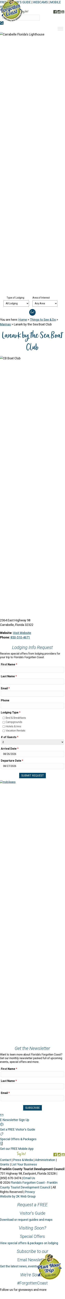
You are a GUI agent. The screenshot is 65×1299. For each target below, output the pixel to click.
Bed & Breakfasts (16, 717)
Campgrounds (14, 722)
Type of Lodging (15, 297)
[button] (1, 23)
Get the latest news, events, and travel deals (30, 1266)
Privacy (30, 1192)
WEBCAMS (40, 2)
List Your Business (24, 1164)
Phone (5, 700)
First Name (9, 664)
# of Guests (9, 737)
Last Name (9, 676)
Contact (5, 1160)
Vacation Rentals (15, 730)
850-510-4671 (20, 637)
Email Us (29, 1178)
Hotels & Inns (13, 726)
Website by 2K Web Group (18, 1196)
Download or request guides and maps (26, 1219)
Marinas (5, 324)
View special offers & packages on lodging (29, 1243)
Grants (4, 1164)
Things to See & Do (43, 319)
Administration (45, 1160)
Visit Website (22, 633)
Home (22, 319)
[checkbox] (4, 718)
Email (5, 688)
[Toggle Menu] (60, 28)
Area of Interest (41, 297)
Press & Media (23, 1160)
